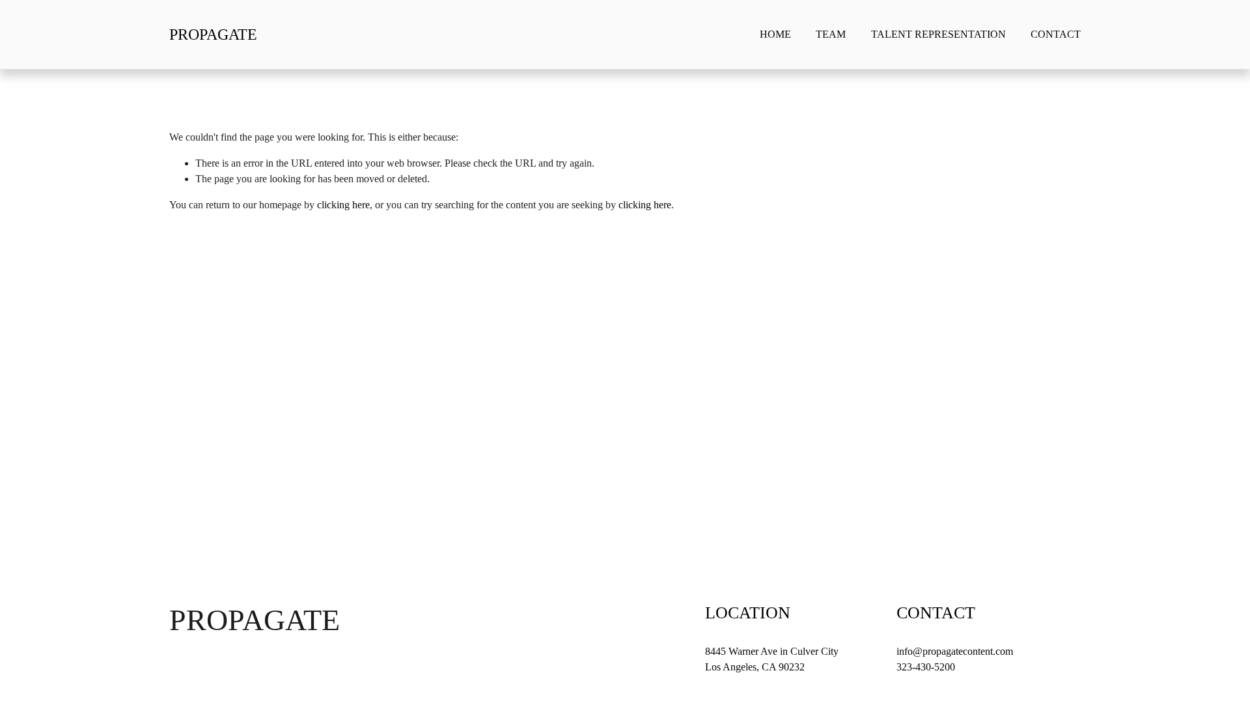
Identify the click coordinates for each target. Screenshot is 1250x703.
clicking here (343, 204)
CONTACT (1056, 34)
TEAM (831, 34)
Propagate (213, 34)
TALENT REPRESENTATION (938, 34)
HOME (775, 34)
